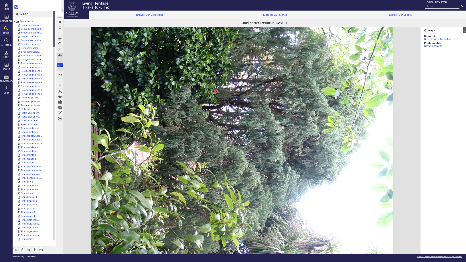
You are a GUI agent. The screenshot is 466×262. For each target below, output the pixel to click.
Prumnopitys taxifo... (31, 97)
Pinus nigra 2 (27, 239)
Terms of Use (31, 257)
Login (6, 57)
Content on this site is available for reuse (434, 257)
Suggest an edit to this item (16, 7)
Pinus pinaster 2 (29, 204)
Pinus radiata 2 (28, 159)
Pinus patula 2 (28, 212)
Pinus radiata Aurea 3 (31, 136)
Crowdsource (6, 81)
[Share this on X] (16, 248)
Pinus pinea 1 (28, 193)
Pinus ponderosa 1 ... (31, 178)
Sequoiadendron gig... (32, 25)
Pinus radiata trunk (30, 128)
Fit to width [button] (60, 33)
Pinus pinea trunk (29, 185)
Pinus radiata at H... (30, 151)
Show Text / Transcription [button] (60, 75)
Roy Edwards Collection (437, 38)
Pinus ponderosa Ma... (32, 166)
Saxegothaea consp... (31, 59)
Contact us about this (60, 107)
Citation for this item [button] (60, 118)
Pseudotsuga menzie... (32, 63)
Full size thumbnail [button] (60, 22)
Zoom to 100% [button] (60, 49)
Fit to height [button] (60, 38)
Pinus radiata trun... (30, 132)
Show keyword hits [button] (60, 80)
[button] (60, 65)
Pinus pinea (27, 181)
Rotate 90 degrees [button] (60, 44)
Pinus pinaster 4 (29, 197)
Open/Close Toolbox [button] (62, 6)
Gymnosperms (27, 21)
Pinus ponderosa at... (31, 174)
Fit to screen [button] (60, 27)
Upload (6, 69)
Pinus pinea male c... (31, 189)
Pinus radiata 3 (28, 155)
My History (6, 45)
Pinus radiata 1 (28, 162)
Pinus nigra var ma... (31, 235)
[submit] (462, 6)
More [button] (6, 93)
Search (6, 33)
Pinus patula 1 (28, 216)
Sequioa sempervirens (32, 44)
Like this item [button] (60, 102)
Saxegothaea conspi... (32, 55)
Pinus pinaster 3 (29, 201)
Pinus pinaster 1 (29, 208)
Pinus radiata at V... (30, 147)
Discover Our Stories (275, 14)
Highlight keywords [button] (60, 86)
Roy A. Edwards (433, 45)
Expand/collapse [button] (464, 30)
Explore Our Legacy (400, 14)
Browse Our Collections (149, 14)
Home (6, 9)
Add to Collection (60, 97)
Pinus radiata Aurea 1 (31, 143)
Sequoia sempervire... (32, 36)
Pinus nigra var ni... (30, 220)
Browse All (6, 21)
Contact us (457, 257)
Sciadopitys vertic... (30, 48)
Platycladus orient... (30, 109)
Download (60, 91)
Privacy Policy (18, 257)
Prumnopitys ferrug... (31, 101)
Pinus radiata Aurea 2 (31, 139)
